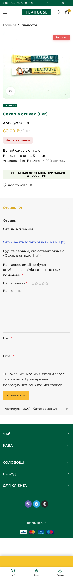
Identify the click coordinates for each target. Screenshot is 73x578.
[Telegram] (36, 504)
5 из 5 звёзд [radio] (46, 283)
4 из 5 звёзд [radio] (43, 283)
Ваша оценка (15, 283)
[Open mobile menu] (5, 12)
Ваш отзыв (13, 291)
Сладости (28, 25)
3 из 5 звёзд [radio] (40, 283)
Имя (7, 338)
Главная (9, 25)
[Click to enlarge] (10, 91)
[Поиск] (59, 12)
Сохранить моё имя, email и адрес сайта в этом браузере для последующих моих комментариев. (34, 379)
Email (8, 356)
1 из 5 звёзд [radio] (33, 283)
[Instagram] (44, 504)
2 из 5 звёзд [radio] (36, 283)
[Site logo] (36, 12)
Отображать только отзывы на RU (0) (34, 242)
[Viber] (28, 504)
